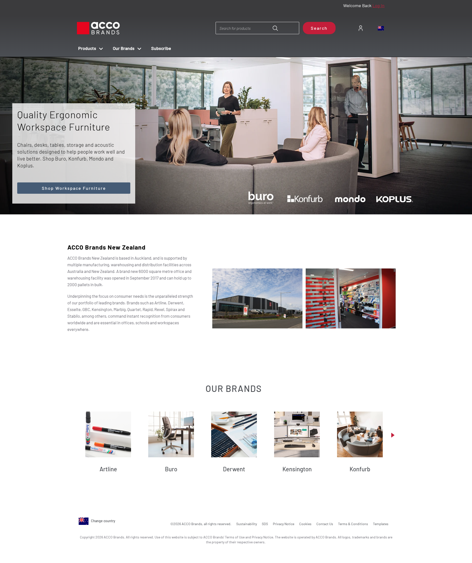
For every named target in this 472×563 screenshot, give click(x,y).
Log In (378, 5)
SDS (265, 524)
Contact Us (324, 524)
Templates (380, 524)
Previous (230, 200)
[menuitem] (360, 28)
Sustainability (246, 524)
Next (244, 200)
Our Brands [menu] (123, 48)
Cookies (305, 524)
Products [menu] (87, 48)
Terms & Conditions (353, 524)
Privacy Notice (283, 524)
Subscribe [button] (161, 48)
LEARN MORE (274, 127)
